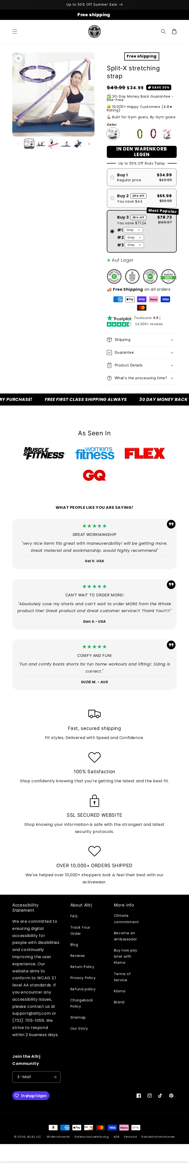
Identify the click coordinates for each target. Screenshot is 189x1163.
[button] (14, 31)
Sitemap (78, 1017)
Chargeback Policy (81, 1003)
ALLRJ (31, 1137)
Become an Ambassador (125, 936)
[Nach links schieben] (17, 143)
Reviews (77, 955)
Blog (74, 944)
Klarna (120, 991)
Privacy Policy (82, 977)
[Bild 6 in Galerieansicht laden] (65, 144)
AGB (116, 1137)
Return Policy (82, 966)
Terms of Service (122, 976)
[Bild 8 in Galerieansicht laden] (77, 144)
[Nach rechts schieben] (89, 143)
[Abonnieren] (54, 1077)
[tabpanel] (44, 453)
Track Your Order (80, 930)
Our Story (79, 1028)
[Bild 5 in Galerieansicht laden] (53, 144)
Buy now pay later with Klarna (125, 956)
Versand (130, 1137)
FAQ (74, 916)
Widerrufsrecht (58, 1137)
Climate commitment (126, 918)
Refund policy (83, 989)
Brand (119, 1002)
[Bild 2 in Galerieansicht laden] (41, 144)
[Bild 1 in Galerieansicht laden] (29, 144)
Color (112, 124)
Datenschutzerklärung (92, 1137)
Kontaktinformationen (158, 1137)
